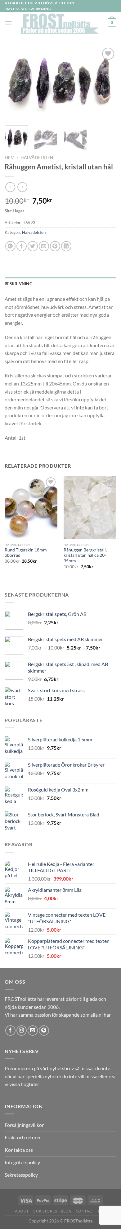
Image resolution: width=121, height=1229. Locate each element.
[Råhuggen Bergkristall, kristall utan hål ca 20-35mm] (90, 507)
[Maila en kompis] (44, 246)
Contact (85, 1211)
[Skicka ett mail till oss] (33, 1030)
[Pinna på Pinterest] (55, 246)
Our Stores (45, 1211)
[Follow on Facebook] (10, 1030)
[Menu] (8, 23)
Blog (66, 1211)
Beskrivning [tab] (18, 283)
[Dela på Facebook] (21, 246)
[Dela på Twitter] (33, 246)
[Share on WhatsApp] (10, 246)
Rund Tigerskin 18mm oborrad (26, 552)
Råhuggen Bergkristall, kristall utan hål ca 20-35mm (85, 555)
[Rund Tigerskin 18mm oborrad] (31, 507)
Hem (10, 157)
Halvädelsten (36, 157)
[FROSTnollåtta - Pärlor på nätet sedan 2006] (60, 23)
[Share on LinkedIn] (66, 246)
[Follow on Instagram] (21, 1030)
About (22, 1211)
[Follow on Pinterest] (44, 1030)
